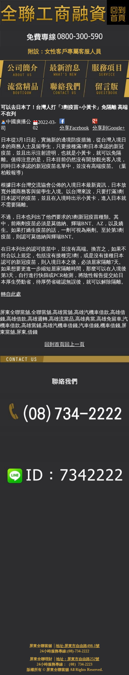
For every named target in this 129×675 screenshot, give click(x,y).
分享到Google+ (108, 127)
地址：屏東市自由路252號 (77, 659)
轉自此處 (11, 294)
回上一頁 (74, 344)
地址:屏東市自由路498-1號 (78, 646)
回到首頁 (54, 344)
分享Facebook (74, 127)
